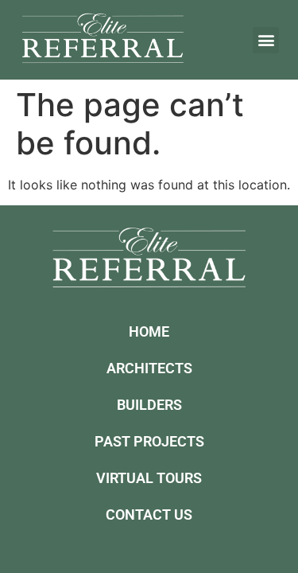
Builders (149, 404)
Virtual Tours (149, 478)
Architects (149, 368)
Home (149, 331)
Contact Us (149, 514)
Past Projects (149, 441)
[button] (266, 40)
